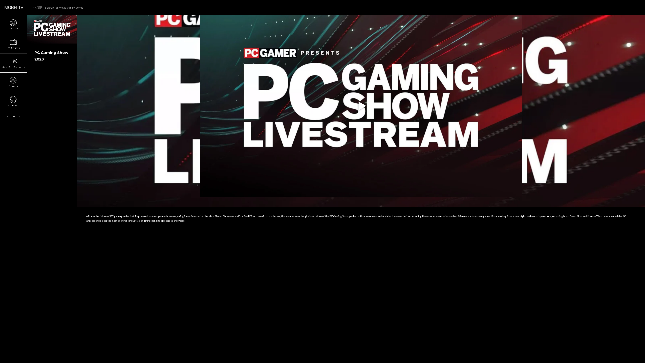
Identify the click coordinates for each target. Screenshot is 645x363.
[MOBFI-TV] (13, 7)
